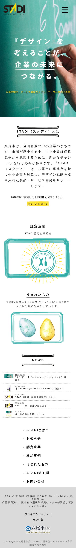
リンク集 (38, 519)
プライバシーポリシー (38, 514)
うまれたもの (38, 294)
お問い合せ (36, 481)
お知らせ (34, 438)
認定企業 (38, 226)
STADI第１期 (38, 473)
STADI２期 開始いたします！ (32, 405)
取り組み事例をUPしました (30, 414)
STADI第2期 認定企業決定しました (35, 397)
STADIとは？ (38, 430)
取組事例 (34, 455)
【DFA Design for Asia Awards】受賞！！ (40, 388)
